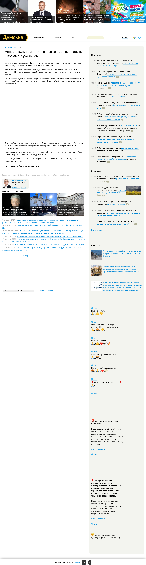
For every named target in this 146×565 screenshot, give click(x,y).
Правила (40, 291)
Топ (72, 38)
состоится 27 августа (116, 96)
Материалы (40, 38)
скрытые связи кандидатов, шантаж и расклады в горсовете (115, 140)
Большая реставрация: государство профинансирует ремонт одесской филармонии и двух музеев (41, 248)
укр (111, 37)
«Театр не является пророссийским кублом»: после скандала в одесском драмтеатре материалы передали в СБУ (121, 269)
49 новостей (16, 187)
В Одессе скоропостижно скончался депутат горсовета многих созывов (40, 19)
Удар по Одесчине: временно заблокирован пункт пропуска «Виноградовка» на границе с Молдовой (68, 18)
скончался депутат (130, 148)
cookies (76, 562)
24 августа (96, 171)
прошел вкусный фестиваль (127, 178)
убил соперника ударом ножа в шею (118, 106)
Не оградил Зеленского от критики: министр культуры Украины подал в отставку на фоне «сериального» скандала (15, 210)
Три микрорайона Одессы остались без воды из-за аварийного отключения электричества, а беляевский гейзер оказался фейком (12, 17)
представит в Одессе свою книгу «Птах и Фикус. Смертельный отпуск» (118, 84)
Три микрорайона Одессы (109, 125)
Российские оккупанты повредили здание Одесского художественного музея (49, 244)
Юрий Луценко (104, 83)
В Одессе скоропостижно (109, 148)
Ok (84, 562)
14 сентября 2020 (11, 47)
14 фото (23, 187)
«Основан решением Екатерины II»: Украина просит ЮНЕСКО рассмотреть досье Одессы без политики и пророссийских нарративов (71, 209)
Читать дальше (98, 449)
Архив (58, 38)
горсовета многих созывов (110, 150)
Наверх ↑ (27, 255)
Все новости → (97, 230)
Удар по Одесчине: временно (110, 156)
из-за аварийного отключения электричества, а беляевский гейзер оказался (118, 128)
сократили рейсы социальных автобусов (115, 224)
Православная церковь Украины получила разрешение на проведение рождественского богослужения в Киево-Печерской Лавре (40, 221)
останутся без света (116, 204)
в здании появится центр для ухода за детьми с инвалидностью (117, 117)
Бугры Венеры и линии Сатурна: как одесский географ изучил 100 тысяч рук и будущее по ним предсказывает (97, 18)
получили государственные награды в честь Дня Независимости (118, 214)
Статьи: (95, 245)
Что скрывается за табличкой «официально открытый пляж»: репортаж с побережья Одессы (122, 253)
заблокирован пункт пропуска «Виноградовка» (116, 157)
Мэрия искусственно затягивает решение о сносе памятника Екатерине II (50, 236)
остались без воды (129, 125)
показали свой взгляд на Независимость (111, 191)
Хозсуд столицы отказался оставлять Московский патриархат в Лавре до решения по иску (43, 210)
